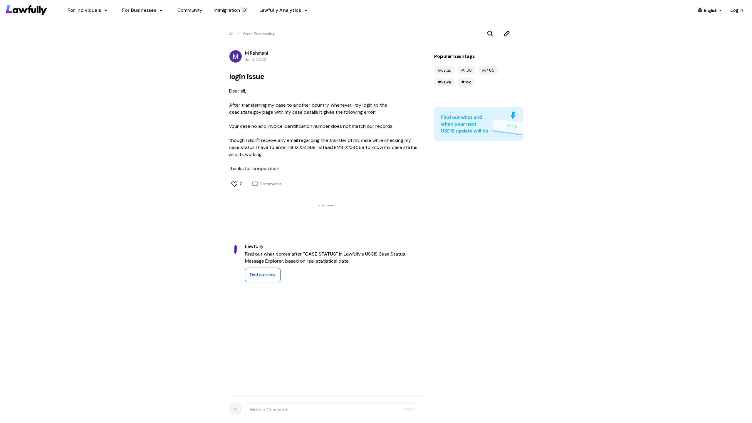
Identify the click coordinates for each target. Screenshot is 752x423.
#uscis (444, 70)
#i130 (466, 70)
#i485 (488, 70)
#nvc (466, 82)
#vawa (444, 82)
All (231, 33)
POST (409, 409)
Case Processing (259, 33)
